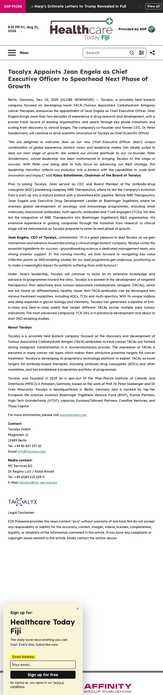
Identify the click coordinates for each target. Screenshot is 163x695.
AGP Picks (13, 6)
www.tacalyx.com (73, 415)
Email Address (23, 657)
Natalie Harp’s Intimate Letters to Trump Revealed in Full (73, 6)
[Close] (78, 608)
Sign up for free (43, 674)
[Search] (132, 52)
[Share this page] (152, 53)
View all (153, 6)
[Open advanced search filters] (141, 52)
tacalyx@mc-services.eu (38, 482)
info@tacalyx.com (32, 451)
